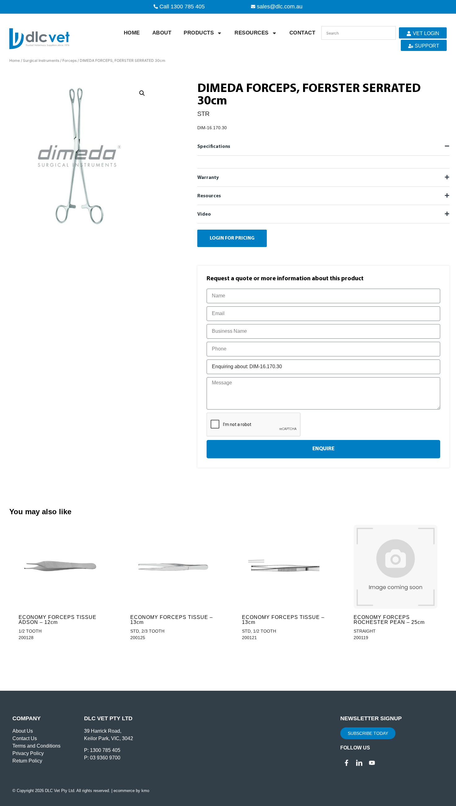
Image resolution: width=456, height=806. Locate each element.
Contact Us (24, 738)
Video (204, 214)
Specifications (213, 146)
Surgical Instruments (41, 60)
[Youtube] (372, 763)
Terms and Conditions (36, 746)
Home (132, 33)
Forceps (69, 60)
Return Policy (27, 760)
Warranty (208, 177)
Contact (302, 33)
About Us (22, 731)
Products (199, 33)
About (162, 33)
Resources (252, 33)
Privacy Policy (28, 753)
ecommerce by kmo (131, 790)
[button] (142, 93)
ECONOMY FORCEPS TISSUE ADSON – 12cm (57, 620)
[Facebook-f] (346, 763)
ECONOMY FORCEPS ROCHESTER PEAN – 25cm (389, 620)
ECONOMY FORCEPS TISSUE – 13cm (171, 620)
